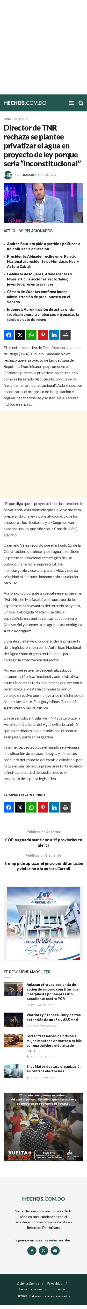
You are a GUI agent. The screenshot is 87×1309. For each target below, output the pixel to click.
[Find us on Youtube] (55, 1250)
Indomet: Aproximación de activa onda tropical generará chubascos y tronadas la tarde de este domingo (43, 314)
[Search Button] (81, 102)
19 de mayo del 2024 (42, 1077)
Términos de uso (30, 1289)
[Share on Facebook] (9, 335)
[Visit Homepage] (34, 103)
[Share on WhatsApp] (31, 335)
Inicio (7, 119)
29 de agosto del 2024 (43, 1026)
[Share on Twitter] (20, 335)
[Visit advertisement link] (43, 923)
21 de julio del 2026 (41, 1056)
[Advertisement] (43, 47)
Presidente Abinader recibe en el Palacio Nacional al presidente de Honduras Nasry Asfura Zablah (43, 261)
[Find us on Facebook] (31, 1250)
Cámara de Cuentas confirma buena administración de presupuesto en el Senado (38, 296)
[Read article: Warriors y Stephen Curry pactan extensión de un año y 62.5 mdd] (13, 1019)
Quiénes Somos (28, 1284)
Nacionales (21, 119)
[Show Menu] (71, 102)
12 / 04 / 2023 (48, 174)
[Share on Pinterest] (43, 335)
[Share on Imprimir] (65, 335)
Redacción (28, 174)
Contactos (58, 1289)
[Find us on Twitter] (43, 1250)
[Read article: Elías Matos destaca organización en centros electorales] (13, 1071)
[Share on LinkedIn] (54, 335)
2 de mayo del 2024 (41, 1005)
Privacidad (54, 1284)
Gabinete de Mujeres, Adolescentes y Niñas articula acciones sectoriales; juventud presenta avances (39, 279)
